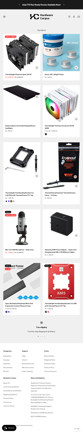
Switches (6, 364)
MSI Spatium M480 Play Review (42, 413)
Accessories (7, 367)
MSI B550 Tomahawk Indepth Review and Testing (41, 407)
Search (24, 360)
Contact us (7, 402)
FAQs (24, 356)
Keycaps (6, 360)
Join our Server (8, 406)
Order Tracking (27, 371)
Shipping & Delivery (10, 394)
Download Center (28, 364)
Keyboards (7, 356)
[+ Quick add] (37, 68)
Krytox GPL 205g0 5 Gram (54, 74)
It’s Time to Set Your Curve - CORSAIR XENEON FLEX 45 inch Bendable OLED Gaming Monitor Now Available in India (42, 398)
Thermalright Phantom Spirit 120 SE (18, 74)
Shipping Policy (49, 360)
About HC (6, 383)
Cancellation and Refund (12, 391)
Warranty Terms (28, 367)
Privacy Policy (49, 367)
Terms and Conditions (11, 387)
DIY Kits (6, 371)
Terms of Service (50, 371)
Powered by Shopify (26, 425)
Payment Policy (49, 364)
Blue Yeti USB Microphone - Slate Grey (19, 250)
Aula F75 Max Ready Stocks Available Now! (41, 4)
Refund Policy (49, 356)
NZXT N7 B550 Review (38, 416)
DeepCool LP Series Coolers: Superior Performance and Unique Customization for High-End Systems (43, 387)
